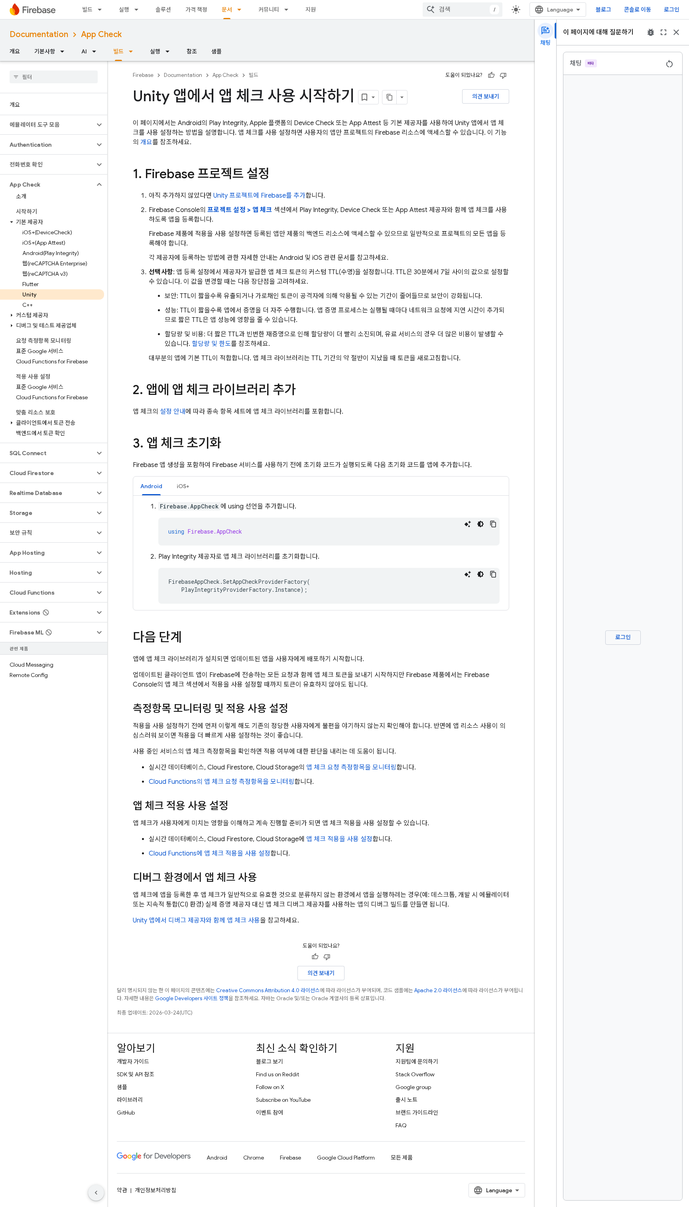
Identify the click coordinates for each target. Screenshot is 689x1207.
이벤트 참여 (269, 1112)
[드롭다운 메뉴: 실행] (138, 9)
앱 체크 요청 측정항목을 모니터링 (351, 767)
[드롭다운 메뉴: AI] (96, 51)
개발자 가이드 (133, 1061)
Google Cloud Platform (346, 1157)
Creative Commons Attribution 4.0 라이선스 (268, 990)
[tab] (151, 486)
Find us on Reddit (277, 1074)
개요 (15, 51)
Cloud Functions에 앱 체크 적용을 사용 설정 (209, 854)
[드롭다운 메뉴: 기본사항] (64, 51)
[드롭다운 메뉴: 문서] (241, 9)
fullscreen (663, 32)
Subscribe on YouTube (283, 1099)
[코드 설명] (467, 524)
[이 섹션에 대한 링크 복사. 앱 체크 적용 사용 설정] (236, 806)
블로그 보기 (269, 1061)
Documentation (39, 34)
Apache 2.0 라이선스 (438, 990)
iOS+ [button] (183, 486)
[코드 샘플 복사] (493, 524)
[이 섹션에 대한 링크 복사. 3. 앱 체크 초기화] (229, 444)
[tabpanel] (321, 553)
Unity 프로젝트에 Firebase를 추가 (259, 196)
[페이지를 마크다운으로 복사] (389, 97)
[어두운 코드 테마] (480, 524)
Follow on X (270, 1087)
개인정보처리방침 (155, 1190)
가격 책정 (196, 9)
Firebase (143, 75)
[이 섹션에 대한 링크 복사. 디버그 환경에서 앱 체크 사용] (265, 878)
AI (84, 51)
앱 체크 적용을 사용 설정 (339, 839)
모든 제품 (402, 1157)
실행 (124, 9)
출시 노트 (406, 1099)
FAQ (401, 1125)
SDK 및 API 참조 (135, 1074)
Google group (413, 1087)
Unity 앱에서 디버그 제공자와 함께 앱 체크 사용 (196, 920)
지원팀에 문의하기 (417, 1061)
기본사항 (44, 51)
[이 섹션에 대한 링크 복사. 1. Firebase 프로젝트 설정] (277, 175)
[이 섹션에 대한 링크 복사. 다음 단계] (190, 638)
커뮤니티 (268, 9)
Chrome (253, 1157)
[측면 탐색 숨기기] (96, 1193)
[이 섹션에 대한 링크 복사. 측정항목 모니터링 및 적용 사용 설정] (296, 709)
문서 (227, 9)
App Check (101, 34)
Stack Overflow (415, 1074)
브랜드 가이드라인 (417, 1112)
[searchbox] (54, 77)
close (676, 32)
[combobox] (462, 9)
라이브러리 (130, 1099)
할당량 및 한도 (211, 344)
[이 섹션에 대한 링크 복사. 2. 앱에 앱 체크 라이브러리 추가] (304, 391)
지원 (310, 9)
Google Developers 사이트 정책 (191, 998)
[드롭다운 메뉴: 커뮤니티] (288, 9)
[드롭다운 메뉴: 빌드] (102, 9)
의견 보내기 (485, 96)
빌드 (87, 9)
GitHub (126, 1112)
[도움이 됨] (491, 75)
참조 (192, 51)
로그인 (671, 9)
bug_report (651, 32)
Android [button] (151, 486)
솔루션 (163, 9)
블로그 (603, 9)
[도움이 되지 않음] (503, 75)
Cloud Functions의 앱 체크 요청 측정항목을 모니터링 (221, 782)
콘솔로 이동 (637, 9)
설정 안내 (172, 412)
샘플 (216, 51)
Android (217, 1157)
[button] (47, 125)
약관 (122, 1190)
